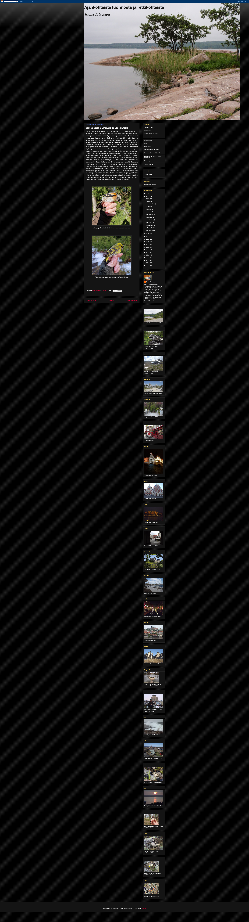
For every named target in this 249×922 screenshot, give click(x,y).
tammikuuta (149, 230)
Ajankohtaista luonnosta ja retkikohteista (124, 7)
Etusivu (111, 300)
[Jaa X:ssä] (117, 291)
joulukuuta (149, 201)
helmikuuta (149, 228)
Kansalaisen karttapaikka (152, 149)
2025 (148, 196)
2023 (148, 233)
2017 (148, 249)
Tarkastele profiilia (149, 301)
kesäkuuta (149, 217)
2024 (148, 199)
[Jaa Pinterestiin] (121, 291)
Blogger (144, 908)
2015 (148, 255)
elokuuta (148, 212)
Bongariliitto (147, 130)
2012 (148, 263)
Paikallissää (147, 146)
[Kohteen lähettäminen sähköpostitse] (113, 291)
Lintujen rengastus (150, 137)
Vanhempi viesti (132, 300)
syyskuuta (149, 209)
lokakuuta (149, 206)
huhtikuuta (149, 222)
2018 (148, 247)
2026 (148, 193)
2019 (148, 244)
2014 (148, 257)
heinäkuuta (149, 214)
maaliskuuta (150, 225)
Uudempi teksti (91, 300)
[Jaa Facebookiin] (119, 291)
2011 (148, 265)
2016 (148, 252)
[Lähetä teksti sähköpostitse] (110, 290)
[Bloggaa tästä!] (115, 291)
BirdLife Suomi (148, 127)
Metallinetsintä (148, 164)
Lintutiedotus (148, 140)
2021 (148, 239)
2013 (148, 260)
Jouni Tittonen (151, 282)
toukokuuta (149, 220)
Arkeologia (147, 161)
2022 (148, 236)
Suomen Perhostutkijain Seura (153, 153)
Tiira (145, 143)
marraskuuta (150, 204)
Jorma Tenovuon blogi (151, 133)
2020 (148, 241)
